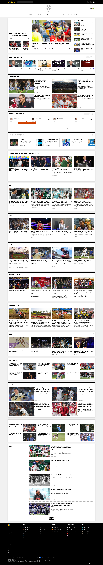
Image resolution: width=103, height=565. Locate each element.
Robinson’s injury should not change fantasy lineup (72, 364)
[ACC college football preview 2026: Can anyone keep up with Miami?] (62, 161)
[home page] (12, 2)
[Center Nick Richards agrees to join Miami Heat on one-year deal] (41, 224)
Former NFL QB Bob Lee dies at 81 (61, 475)
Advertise (9, 557)
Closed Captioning (16, 557)
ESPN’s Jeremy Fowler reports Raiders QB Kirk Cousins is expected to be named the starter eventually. (83, 123)
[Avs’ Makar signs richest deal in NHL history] (77, 34)
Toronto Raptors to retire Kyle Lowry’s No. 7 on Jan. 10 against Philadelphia (83, 232)
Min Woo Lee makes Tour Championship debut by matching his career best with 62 (44, 425)
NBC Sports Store (24, 557)
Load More (51, 518)
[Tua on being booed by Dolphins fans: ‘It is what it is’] (77, 24)
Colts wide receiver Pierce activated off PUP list (43, 373)
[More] (87, 2)
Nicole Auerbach (11, 176)
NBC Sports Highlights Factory (42, 69)
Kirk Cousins (81, 118)
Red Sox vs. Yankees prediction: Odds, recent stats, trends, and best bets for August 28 (42, 404)
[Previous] (26, 38)
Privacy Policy (36, 557)
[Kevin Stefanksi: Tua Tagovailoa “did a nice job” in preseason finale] (62, 193)
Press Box (28, 557)
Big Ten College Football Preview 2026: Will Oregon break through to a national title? (19, 171)
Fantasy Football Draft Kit (73, 14)
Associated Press (83, 35)
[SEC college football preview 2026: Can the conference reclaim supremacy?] (41, 161)
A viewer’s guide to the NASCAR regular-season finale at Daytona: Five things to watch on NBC (83, 322)
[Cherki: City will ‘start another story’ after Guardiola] (21, 86)
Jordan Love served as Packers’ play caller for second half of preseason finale (18, 203)
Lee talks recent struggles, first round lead (15, 434)
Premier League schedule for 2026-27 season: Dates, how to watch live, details (40, 292)
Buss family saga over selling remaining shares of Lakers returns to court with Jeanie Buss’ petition (61, 233)
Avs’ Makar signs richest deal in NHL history (87, 34)
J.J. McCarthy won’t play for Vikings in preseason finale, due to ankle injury (61, 505)
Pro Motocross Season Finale (60, 14)
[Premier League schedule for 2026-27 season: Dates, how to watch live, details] (41, 283)
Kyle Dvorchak (40, 369)
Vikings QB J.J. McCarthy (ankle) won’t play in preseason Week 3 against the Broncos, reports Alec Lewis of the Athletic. (62, 123)
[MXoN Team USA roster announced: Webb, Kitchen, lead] (77, 44)
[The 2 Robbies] (92, 142)
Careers (12, 557)
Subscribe (9, 533)
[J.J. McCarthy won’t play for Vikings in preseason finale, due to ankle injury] (39, 509)
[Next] (28, 38)
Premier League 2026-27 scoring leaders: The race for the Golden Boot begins (62, 292)
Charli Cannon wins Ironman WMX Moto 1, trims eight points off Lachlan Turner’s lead (18, 322)
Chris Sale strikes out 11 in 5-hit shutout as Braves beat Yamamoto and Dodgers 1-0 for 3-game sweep (15, 425)
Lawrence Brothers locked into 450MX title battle (50, 45)
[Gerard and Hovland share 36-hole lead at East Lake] (77, 39)
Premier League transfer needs (44, 14)
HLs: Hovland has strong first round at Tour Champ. (72, 425)
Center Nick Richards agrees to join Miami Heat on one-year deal (40, 232)
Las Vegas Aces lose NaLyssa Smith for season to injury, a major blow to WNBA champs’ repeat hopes (62, 351)
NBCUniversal (13, 559)
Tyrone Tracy (16, 118)
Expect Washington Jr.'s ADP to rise (73, 373)
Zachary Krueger (79, 107)
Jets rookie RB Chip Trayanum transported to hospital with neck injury (61, 447)
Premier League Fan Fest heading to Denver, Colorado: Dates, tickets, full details (83, 292)
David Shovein (11, 369)
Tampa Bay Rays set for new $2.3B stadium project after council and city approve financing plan (18, 262)
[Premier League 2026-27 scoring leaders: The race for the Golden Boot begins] (62, 283)
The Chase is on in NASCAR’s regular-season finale (85, 81)
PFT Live (21, 139)
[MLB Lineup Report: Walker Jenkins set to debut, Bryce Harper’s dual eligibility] (62, 253)
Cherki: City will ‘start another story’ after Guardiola (40, 81)
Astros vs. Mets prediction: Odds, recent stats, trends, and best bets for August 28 (85, 389)
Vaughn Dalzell (79, 415)
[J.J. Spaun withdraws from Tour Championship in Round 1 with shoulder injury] (58, 437)
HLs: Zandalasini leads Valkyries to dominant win (39, 350)
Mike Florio (82, 25)
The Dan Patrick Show (13, 68)
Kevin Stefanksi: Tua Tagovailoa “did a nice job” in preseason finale (62, 202)
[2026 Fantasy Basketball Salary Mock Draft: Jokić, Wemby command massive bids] (29, 375)
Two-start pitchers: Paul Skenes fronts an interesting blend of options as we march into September (15, 364)
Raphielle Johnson (11, 378)
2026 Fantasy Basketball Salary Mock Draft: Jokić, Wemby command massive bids (15, 373)
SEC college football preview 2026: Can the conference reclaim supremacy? (40, 171)
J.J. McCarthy (59, 118)
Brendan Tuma (54, 266)
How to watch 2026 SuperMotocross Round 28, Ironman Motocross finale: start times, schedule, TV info (40, 322)
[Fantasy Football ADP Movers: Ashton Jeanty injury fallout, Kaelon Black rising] (58, 366)
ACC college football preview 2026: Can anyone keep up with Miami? (61, 170)
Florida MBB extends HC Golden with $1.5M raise (87, 49)
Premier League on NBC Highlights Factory (57, 69)
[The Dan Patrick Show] (15, 63)
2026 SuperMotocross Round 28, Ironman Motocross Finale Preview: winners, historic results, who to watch (62, 322)
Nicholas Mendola (83, 30)
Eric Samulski (76, 267)
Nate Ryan (75, 328)
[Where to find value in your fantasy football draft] (64, 101)
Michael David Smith (12, 209)
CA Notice (48, 557)
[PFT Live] (14, 142)
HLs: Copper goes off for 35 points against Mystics (18, 350)
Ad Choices (32, 557)
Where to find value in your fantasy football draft (85, 95)
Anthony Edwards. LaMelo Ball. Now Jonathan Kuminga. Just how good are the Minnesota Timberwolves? (19, 233)
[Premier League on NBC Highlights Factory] (58, 63)
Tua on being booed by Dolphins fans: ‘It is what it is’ (87, 23)
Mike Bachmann (40, 440)
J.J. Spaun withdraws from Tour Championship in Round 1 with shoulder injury (44, 434)
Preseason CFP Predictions (30, 14)
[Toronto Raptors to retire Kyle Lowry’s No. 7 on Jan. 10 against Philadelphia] (84, 224)
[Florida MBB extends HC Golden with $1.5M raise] (77, 50)
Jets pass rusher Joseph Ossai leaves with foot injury (60, 461)
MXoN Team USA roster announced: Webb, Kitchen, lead (87, 44)
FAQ (20, 557)
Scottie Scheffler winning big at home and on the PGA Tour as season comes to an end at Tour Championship (73, 434)
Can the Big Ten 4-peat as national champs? (42, 95)
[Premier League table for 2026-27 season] (19, 283)
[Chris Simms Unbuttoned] (40, 142)
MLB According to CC (27, 68)
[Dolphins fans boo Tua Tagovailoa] (39, 494)
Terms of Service (53, 557)
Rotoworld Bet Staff (33, 267)
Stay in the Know (11, 529)
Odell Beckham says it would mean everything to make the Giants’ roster (40, 202)
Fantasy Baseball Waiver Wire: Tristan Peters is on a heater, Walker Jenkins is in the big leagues (84, 262)
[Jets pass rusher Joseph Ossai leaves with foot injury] (39, 465)
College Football (12, 168)
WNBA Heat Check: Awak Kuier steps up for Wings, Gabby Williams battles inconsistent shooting (83, 351)
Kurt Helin (10, 238)
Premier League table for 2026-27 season (18, 291)
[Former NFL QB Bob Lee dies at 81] (39, 480)
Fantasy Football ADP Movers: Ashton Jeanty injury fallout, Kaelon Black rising (44, 364)
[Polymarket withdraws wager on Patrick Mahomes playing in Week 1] (84, 193)
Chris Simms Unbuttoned (51, 139)
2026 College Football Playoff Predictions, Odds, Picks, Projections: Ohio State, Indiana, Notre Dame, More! (85, 404)
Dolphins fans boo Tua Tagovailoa (61, 489)
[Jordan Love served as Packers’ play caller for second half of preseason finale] (19, 193)
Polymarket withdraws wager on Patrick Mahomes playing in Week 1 (83, 202)
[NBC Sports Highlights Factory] (44, 63)
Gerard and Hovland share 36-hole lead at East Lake (87, 39)
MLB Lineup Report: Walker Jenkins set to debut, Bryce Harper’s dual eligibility (62, 261)
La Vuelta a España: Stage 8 (86, 69)
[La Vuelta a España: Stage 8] (87, 63)
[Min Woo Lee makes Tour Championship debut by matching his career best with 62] (58, 428)
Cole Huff (75, 354)
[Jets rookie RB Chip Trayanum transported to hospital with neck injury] (39, 451)
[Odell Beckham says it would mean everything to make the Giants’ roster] (41, 193)
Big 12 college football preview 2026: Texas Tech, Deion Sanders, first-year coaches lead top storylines (83, 171)
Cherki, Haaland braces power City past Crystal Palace (87, 28)
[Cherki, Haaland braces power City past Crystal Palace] (77, 29)
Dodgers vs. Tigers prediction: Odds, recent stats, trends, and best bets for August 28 (40, 262)
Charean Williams (53, 456)
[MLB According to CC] (29, 63)
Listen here (21, 145)
